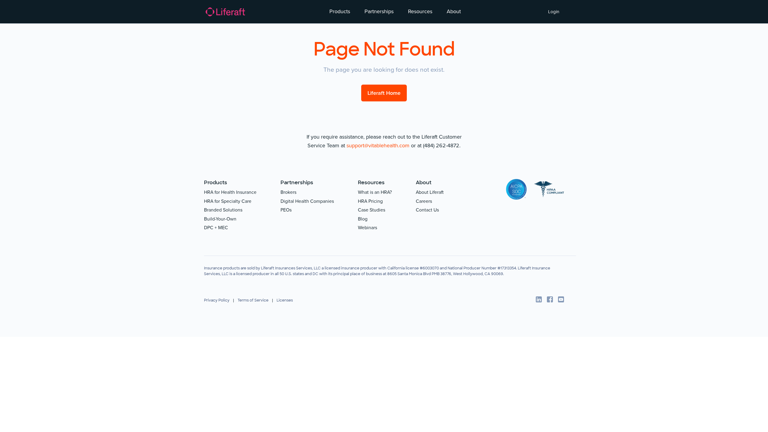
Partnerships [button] (379, 11)
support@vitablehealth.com (378, 145)
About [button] (454, 11)
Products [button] (339, 11)
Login (553, 11)
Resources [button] (420, 11)
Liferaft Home (384, 93)
